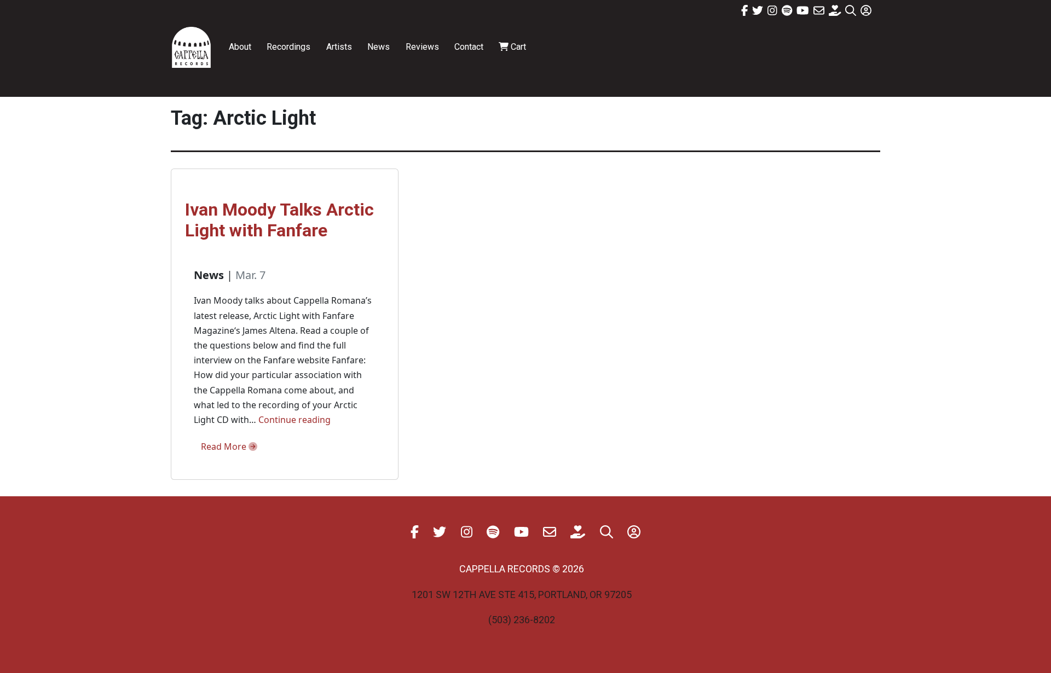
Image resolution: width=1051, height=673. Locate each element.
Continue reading (294, 420)
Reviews (422, 47)
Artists (339, 47)
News (378, 47)
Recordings (288, 47)
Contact (468, 47)
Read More (225, 446)
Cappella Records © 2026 (521, 569)
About (240, 47)
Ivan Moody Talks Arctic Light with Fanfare (279, 220)
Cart (517, 47)
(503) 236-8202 (521, 619)
